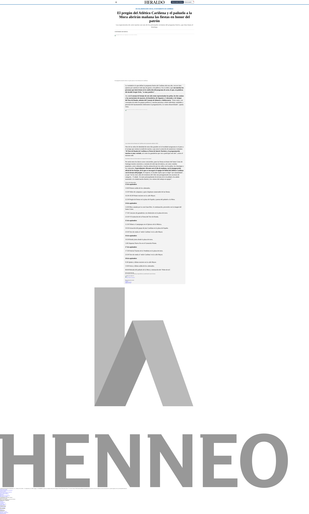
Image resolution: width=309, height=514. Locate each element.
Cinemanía (1, 503)
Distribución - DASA (3, 511)
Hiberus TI (1, 509)
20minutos (1, 501)
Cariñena (126, 281)
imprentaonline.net (3, 513)
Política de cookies (3, 491)
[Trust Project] (129, 275)
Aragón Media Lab (3, 504)
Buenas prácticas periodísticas (5, 495)
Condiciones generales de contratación (6, 490)
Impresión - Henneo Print (4, 512)
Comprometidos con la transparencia (6, 492)
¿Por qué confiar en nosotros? (130, 277)
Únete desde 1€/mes (177, 2)
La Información (2, 502)
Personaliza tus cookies (3, 496)
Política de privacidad (3, 489)
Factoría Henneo (2, 507)
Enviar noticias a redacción (4, 493)
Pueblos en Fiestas (128, 282)
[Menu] (116, 2)
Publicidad (1, 494)
